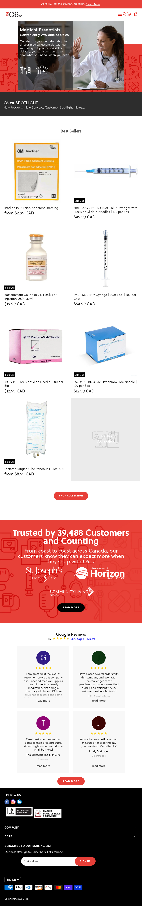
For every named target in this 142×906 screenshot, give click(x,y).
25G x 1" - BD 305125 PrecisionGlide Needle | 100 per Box (105, 383)
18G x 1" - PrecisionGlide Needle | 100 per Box (33, 383)
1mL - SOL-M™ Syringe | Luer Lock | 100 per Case (105, 296)
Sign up (85, 861)
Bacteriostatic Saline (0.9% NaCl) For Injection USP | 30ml (30, 296)
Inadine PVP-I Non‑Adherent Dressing (31, 207)
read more (71, 607)
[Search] (124, 14)
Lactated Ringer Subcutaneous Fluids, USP (34, 468)
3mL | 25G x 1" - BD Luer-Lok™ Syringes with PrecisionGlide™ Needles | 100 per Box (105, 209)
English (11, 879)
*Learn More (93, 4)
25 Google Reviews (83, 639)
